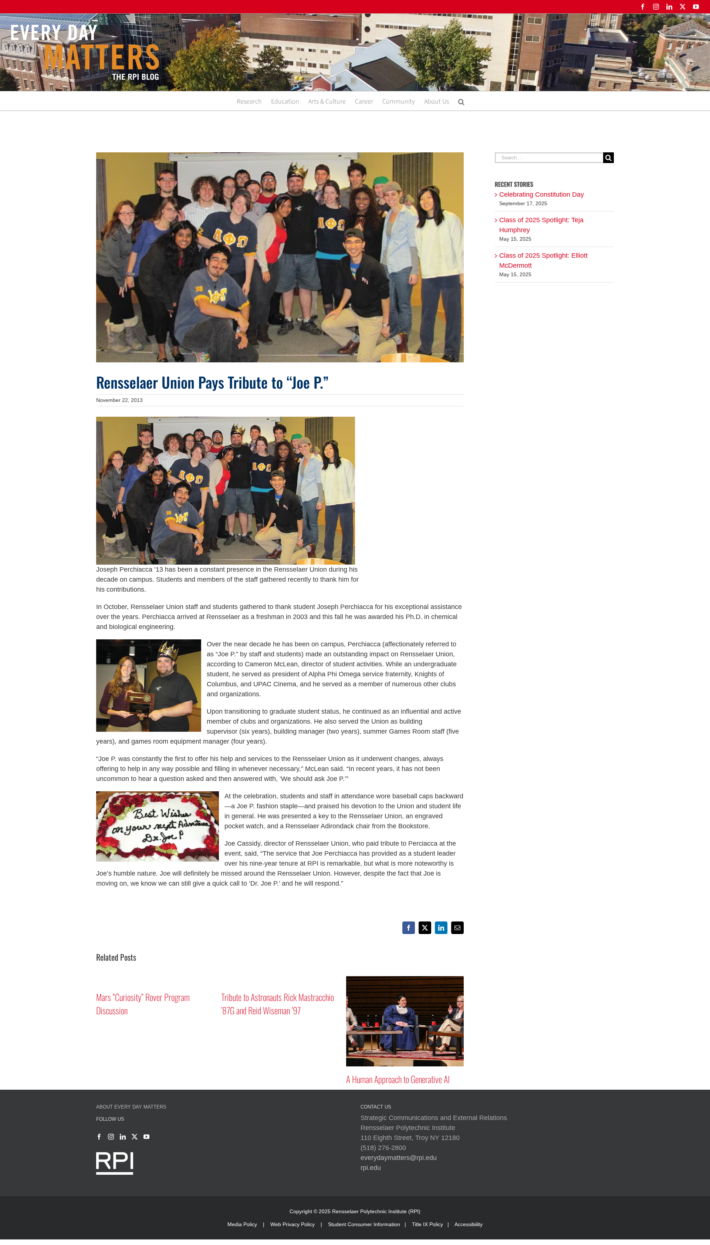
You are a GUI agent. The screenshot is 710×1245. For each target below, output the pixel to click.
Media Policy (242, 1224)
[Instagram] (111, 1137)
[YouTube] (146, 1137)
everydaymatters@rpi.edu (399, 1157)
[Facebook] (99, 1137)
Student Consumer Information (364, 1224)
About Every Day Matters (131, 1107)
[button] (461, 101)
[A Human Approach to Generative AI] (405, 980)
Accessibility (468, 1224)
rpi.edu (371, 1167)
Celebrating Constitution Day (541, 194)
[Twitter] (135, 1137)
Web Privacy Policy (292, 1224)
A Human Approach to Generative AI (398, 1079)
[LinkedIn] (123, 1137)
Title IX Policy (427, 1224)
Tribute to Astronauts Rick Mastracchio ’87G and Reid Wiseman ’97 (277, 1003)
